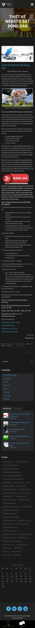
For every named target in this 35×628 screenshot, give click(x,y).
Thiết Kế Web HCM (21, 496)
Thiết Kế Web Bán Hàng (8, 486)
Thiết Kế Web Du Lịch (24, 493)
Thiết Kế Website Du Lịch (8, 520)
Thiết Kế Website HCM (22, 524)
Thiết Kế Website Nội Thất (25, 534)
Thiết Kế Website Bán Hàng (9, 332)
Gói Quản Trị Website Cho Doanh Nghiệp (19, 444)
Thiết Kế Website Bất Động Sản (10, 510)
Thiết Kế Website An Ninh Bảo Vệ (19, 422)
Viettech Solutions (10, 344)
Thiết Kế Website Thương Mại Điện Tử (11, 541)
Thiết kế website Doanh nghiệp (10, 322)
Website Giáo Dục (6, 555)
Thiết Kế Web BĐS (21, 486)
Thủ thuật (6, 392)
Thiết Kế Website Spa (7, 325)
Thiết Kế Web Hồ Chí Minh (9, 500)
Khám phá (6, 385)
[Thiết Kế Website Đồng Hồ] (6, 430)
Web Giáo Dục (6, 551)
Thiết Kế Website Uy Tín (8, 544)
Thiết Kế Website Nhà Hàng (9, 534)
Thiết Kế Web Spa (6, 548)
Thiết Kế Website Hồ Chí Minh (9, 527)
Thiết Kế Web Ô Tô (18, 548)
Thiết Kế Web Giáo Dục (8, 496)
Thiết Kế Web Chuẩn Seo (24, 489)
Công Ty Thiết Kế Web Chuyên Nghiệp (12, 475)
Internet (5, 382)
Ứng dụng (6, 399)
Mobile (5, 389)
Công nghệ (21, 344)
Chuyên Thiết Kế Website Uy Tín (10, 465)
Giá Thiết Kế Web (6, 482)
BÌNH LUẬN (18, 408)
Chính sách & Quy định (10, 375)
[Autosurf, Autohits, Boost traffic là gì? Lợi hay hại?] (6, 415)
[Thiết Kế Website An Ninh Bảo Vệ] (6, 424)
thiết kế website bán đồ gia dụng (10, 506)
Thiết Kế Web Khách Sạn (24, 500)
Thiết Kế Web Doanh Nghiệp (9, 493)
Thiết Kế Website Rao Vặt (8, 537)
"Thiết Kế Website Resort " (22, 462)
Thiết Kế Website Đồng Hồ (17, 429)
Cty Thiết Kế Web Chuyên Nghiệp (10, 469)
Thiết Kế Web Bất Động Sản (9, 489)
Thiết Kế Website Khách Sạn (9, 531)
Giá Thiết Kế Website (18, 482)
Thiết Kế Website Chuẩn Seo (9, 513)
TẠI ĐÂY (17, 292)
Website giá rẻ (17, 555)
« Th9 (3, 587)
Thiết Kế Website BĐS (26, 506)
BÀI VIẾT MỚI (7, 408)
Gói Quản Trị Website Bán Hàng (18, 436)
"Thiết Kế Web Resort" (7, 462)
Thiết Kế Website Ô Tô (22, 544)
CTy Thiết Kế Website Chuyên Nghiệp (11, 472)
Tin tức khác (7, 395)
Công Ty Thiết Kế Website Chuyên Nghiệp (13, 479)
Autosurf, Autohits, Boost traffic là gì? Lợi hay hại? (19, 415)
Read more (21, 345)
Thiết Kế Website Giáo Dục (9, 328)
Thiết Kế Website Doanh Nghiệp (10, 517)
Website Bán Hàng (16, 551)
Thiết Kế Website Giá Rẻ (8, 524)
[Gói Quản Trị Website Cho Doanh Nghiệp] (6, 444)
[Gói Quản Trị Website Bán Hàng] (6, 437)
